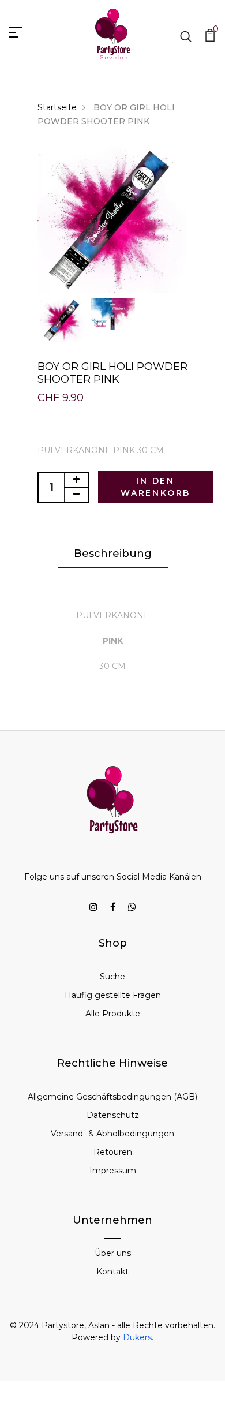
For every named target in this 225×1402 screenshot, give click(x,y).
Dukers (137, 1337)
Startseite (57, 107)
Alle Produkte (112, 1013)
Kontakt (112, 1271)
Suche (112, 976)
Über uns (113, 1253)
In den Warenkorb (155, 487)
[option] (112, 219)
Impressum (112, 1170)
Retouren (112, 1152)
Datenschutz (113, 1115)
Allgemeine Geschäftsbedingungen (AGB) (112, 1096)
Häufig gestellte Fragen (113, 995)
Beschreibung (113, 553)
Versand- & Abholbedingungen (112, 1133)
